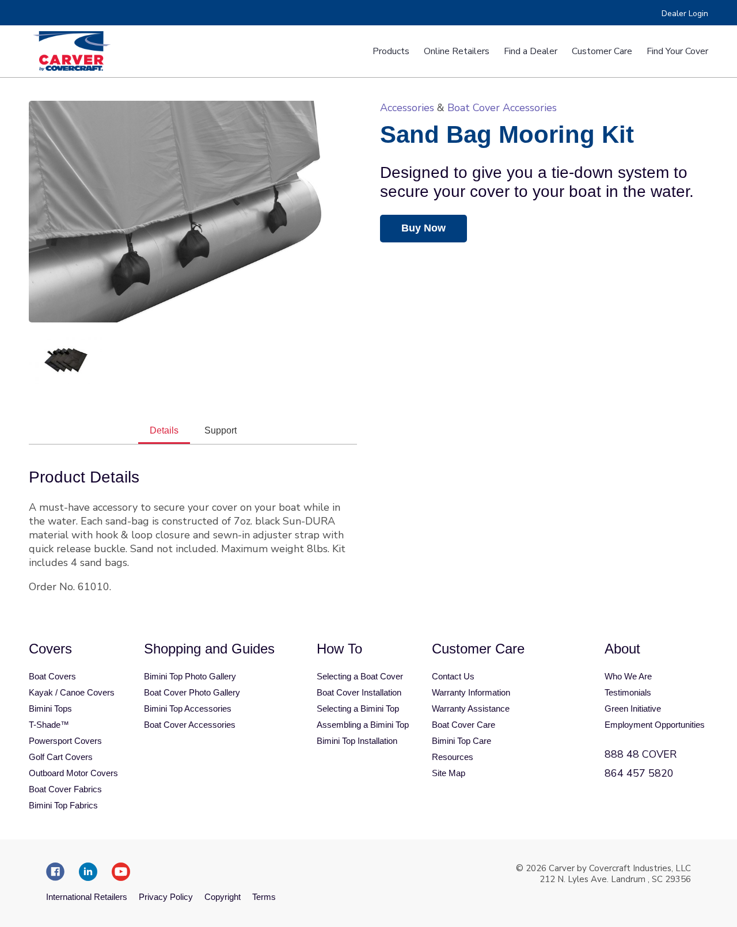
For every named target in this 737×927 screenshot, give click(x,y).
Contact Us (453, 676)
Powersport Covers (65, 741)
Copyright (222, 897)
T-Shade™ (49, 725)
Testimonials (628, 692)
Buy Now (423, 228)
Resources (452, 757)
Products (391, 51)
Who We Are (628, 676)
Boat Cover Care (463, 725)
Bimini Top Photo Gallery (190, 676)
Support (220, 430)
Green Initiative (633, 708)
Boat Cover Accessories (502, 108)
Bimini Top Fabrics (63, 805)
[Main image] (193, 211)
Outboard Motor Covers (73, 773)
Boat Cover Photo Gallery (192, 692)
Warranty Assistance (471, 708)
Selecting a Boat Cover (360, 676)
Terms (264, 897)
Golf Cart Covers (61, 757)
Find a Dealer (530, 51)
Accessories (407, 108)
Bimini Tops (50, 708)
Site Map (448, 773)
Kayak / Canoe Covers (72, 692)
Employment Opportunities (655, 725)
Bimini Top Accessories (187, 708)
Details (164, 430)
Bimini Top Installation (357, 741)
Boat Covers (52, 676)
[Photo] (65, 359)
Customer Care (602, 51)
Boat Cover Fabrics (65, 789)
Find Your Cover (677, 51)
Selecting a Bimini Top (358, 708)
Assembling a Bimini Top (363, 725)
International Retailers (86, 897)
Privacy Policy (166, 897)
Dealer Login (685, 13)
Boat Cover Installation (359, 692)
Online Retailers (456, 51)
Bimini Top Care (461, 741)
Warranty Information (471, 692)
